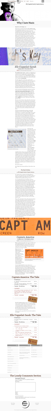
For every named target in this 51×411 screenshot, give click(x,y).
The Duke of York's (29, 68)
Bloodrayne (9, 347)
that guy (13, 404)
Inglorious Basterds (11, 358)
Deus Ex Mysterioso (22, 347)
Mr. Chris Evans (33, 352)
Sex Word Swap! (21, 355)
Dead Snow (9, 354)
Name (16, 392)
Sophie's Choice (10, 365)
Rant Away (17, 381)
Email (16, 393)
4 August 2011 (20, 239)
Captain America (25, 237)
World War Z (9, 372)
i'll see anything (12, 1)
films (22, 1)
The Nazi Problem (25, 170)
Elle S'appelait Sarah (25, 66)
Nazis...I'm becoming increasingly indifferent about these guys (24, 353)
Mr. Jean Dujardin (34, 356)
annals (28, 1)
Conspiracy (9, 352)
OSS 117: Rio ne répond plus (12, 363)
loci (24, 1)
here (31, 33)
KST (32, 347)
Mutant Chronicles (10, 361)
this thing (13, 403)
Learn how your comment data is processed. (25, 398)
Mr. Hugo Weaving (34, 354)
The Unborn (9, 370)
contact (37, 404)
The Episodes (10, 367)
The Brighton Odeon (29, 239)
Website (16, 394)
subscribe (37, 403)
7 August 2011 (21, 68)
